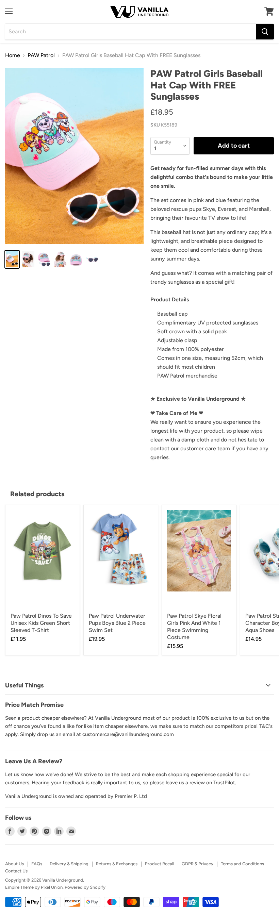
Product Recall (159, 863)
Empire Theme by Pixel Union (34, 887)
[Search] (265, 31)
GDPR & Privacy (197, 863)
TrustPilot (224, 783)
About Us (14, 863)
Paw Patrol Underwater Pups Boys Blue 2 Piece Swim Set (117, 623)
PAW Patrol (41, 55)
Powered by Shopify (85, 887)
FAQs (36, 863)
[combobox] (130, 31)
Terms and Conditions (242, 863)
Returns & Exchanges (116, 863)
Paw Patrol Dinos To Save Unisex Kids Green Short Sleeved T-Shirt (41, 623)
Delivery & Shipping (69, 863)
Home (12, 55)
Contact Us (16, 870)
